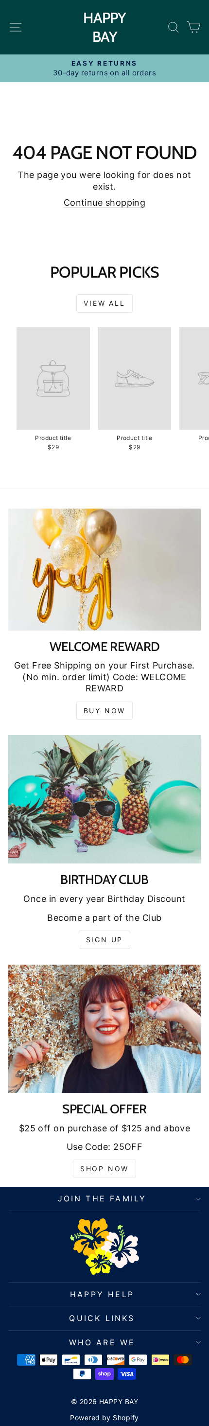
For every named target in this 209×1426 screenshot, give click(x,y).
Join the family (102, 1198)
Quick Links (102, 1318)
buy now (105, 710)
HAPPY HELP (102, 1294)
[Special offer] (104, 1029)
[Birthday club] (104, 799)
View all (104, 303)
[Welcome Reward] (104, 570)
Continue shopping (105, 202)
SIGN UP (104, 939)
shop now (104, 1168)
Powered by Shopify (104, 1417)
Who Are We (102, 1342)
